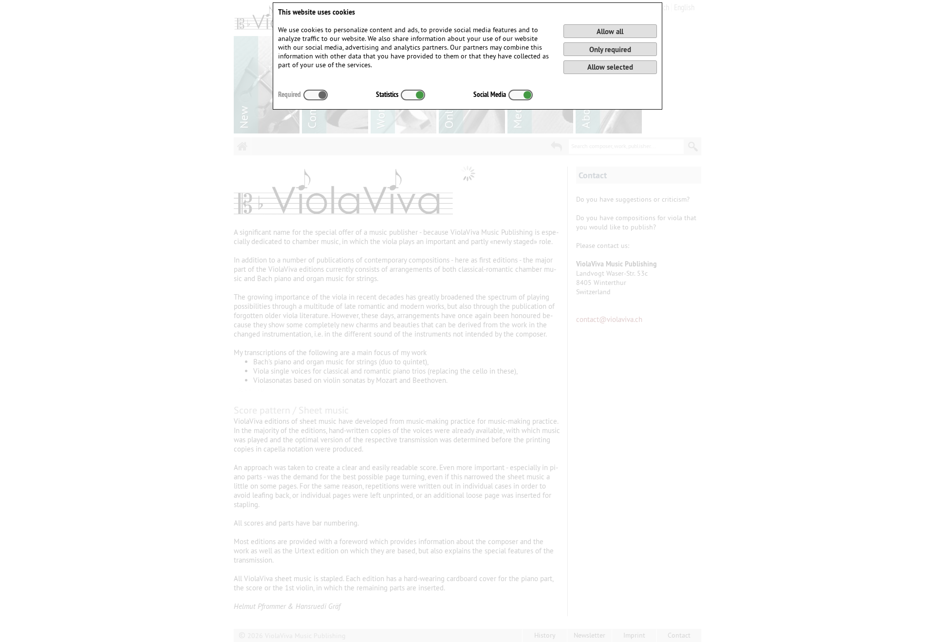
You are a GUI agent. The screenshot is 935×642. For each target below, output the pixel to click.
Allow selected (610, 67)
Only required (610, 49)
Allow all (610, 31)
